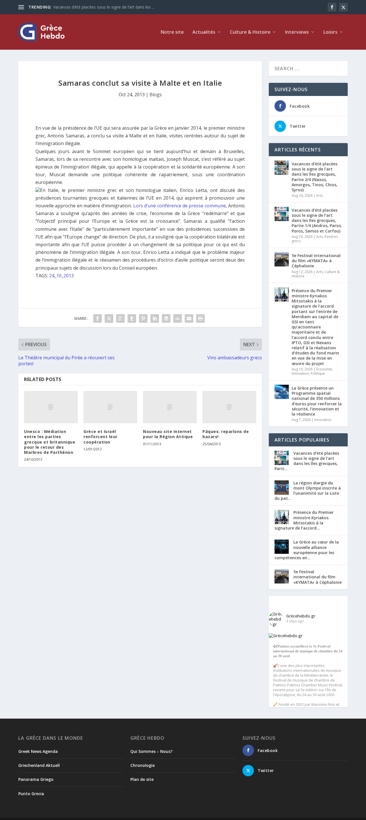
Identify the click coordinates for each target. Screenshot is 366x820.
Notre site (172, 32)
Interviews (297, 32)
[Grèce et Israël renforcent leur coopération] (110, 407)
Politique (318, 373)
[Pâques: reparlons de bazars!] (229, 407)
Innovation (300, 373)
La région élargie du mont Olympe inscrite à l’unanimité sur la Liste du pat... (307, 490)
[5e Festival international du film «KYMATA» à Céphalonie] (281, 259)
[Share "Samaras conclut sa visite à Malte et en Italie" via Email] (189, 318)
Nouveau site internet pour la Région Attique (168, 434)
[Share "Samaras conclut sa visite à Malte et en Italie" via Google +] (120, 318)
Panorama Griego (35, 779)
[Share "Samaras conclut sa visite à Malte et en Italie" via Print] (200, 318)
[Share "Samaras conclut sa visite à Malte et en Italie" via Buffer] (166, 318)
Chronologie (142, 765)
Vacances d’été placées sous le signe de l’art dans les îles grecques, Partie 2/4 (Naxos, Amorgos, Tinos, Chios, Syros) (314, 177)
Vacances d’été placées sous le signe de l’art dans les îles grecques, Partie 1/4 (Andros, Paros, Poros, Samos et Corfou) (317, 220)
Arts (319, 195)
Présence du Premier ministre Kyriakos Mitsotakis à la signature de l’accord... (304, 520)
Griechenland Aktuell (39, 765)
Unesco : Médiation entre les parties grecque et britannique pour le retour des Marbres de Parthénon (49, 442)
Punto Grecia (31, 793)
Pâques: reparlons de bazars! (225, 434)
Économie (324, 369)
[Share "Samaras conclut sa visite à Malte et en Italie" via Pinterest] (143, 318)
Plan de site (142, 779)
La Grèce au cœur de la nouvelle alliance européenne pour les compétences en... (306, 549)
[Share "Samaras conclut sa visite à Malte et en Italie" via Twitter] (109, 318)
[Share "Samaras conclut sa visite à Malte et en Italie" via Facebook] (97, 318)
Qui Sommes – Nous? (151, 751)
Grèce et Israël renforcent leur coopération (100, 436)
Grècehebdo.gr (300, 616)
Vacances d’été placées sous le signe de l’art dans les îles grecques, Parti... (306, 461)
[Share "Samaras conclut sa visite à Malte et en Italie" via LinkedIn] (154, 318)
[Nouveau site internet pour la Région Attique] (170, 407)
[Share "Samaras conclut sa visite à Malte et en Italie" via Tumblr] (132, 318)
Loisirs (330, 32)
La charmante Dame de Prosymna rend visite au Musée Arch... (111, 7)
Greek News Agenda (38, 751)
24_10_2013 (61, 275)
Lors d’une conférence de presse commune (179, 206)
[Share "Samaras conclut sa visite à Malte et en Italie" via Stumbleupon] (177, 318)
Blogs (156, 94)
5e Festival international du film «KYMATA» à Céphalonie (316, 260)
